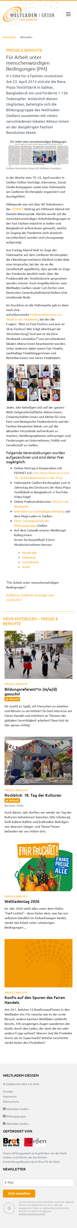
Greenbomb (30, 562)
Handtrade (29, 552)
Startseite (9, 37)
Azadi (26, 567)
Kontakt (8, 1091)
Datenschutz (11, 1101)
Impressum (10, 1096)
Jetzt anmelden (19, 1193)
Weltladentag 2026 (22, 901)
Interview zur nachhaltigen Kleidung (39, 511)
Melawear (29, 557)
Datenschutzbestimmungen (32, 1214)
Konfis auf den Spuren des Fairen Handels (35, 1000)
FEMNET (17, 209)
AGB (45, 1211)
